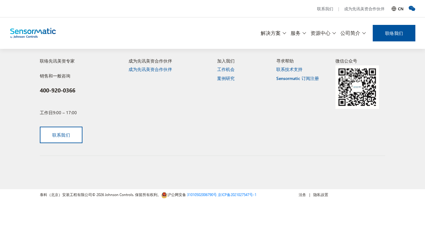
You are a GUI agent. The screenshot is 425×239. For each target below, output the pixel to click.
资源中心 (320, 33)
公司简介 (350, 33)
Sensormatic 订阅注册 (297, 78)
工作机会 (226, 69)
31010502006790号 (202, 194)
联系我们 (325, 8)
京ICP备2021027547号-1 (237, 194)
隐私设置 (320, 194)
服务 (296, 33)
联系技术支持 (289, 69)
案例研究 (226, 78)
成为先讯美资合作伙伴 (364, 8)
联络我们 (394, 33)
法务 (302, 194)
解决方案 (271, 33)
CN (401, 8)
